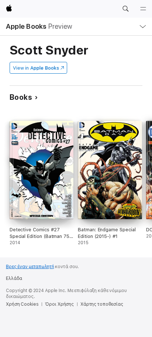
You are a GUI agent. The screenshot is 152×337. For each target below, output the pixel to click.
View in (36, 68)
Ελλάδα (14, 278)
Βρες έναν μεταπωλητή (30, 266)
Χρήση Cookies (22, 304)
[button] (125, 9)
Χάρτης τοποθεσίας (101, 304)
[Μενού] (143, 9)
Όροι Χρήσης (59, 304)
